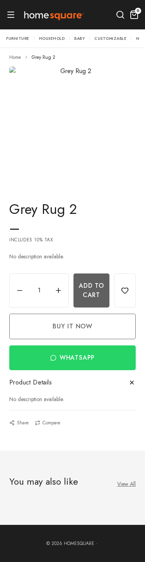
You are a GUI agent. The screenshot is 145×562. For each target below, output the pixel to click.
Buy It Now (72, 326)
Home (15, 57)
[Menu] (10, 14)
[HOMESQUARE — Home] (53, 14)
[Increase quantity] (58, 290)
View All (126, 484)
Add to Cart (91, 290)
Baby (79, 38)
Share (23, 423)
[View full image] (72, 125)
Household (52, 38)
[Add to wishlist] (125, 290)
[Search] (120, 14)
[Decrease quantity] (20, 290)
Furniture (17, 38)
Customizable (110, 38)
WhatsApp (77, 357)
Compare (51, 423)
